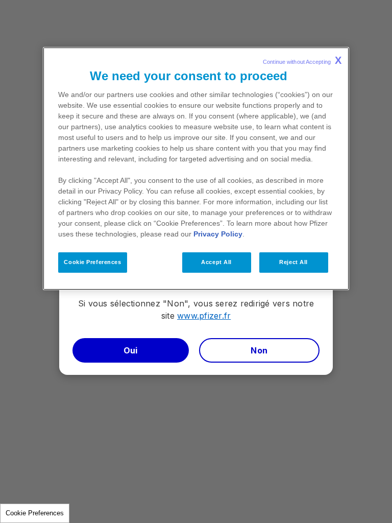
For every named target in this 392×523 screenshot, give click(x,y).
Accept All (216, 262)
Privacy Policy (217, 234)
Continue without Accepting (302, 60)
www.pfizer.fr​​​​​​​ (204, 316)
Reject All (293, 262)
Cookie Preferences (35, 513)
